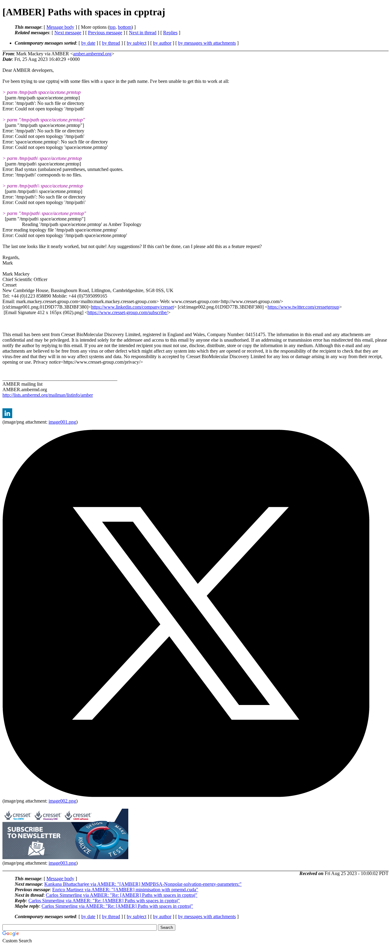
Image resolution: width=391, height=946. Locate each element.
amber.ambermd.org (92, 53)
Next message (67, 32)
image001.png (62, 422)
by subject (136, 43)
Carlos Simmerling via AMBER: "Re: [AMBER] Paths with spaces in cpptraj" (121, 895)
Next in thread (142, 32)
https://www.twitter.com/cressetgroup (303, 307)
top (112, 27)
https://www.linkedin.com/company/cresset (132, 307)
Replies (170, 32)
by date (88, 43)
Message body (60, 27)
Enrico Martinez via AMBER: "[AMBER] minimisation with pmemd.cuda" (125, 889)
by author (162, 43)
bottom (124, 27)
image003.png (62, 863)
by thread (111, 43)
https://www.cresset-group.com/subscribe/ (127, 312)
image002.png (62, 800)
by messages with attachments (207, 43)
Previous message (105, 32)
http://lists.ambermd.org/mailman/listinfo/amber (47, 395)
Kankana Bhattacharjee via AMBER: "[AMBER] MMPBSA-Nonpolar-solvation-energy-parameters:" (143, 884)
